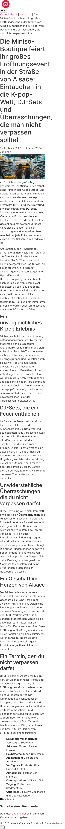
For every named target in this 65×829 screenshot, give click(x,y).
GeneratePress (53, 823)
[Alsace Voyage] (6, 7)
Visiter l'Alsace (8, 14)
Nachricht (25, 14)
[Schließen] (2, 827)
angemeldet (19, 813)
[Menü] (3, 10)
